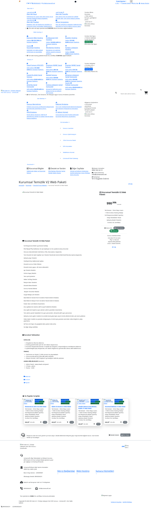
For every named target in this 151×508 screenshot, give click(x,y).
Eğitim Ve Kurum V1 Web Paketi (61, 406)
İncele (44, 422)
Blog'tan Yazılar (60, 171)
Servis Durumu (74, 175)
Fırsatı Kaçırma (120, 1)
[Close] (131, 1)
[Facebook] (27, 3)
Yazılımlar (28, 185)
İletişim (29, 173)
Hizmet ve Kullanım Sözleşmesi (79, 171)
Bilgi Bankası (52, 171)
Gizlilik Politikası (127, 502)
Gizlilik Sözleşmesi (75, 173)
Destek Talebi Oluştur (54, 173)
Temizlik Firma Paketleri (40, 185)
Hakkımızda (30, 171)
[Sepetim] (146, 93)
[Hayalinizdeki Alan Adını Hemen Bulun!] (116, 93)
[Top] (24, 506)
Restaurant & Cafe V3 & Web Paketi (35, 406)
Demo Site (109, 228)
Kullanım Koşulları (116, 502)
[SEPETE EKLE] (40, 422)
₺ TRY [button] (117, 3)
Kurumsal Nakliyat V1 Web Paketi (115, 406)
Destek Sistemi (114, 435)
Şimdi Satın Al (88, 22)
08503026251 (31, 455)
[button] (66, 472)
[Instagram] (30, 3)
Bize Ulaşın (126, 435)
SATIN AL (114, 231)
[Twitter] (28, 3)
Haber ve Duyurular (39, 171)
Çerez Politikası (85, 173)
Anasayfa (21, 185)
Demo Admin (120, 228)
